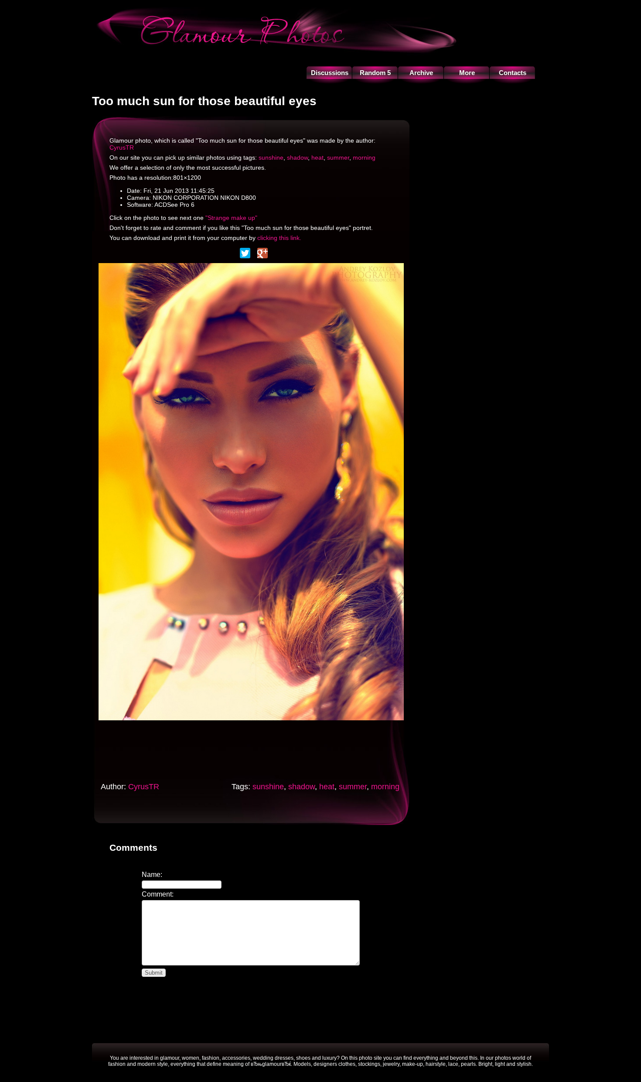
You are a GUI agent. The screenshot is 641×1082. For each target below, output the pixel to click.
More (467, 72)
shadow (297, 157)
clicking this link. (279, 237)
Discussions (329, 72)
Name (151, 874)
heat (317, 157)
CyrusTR (121, 147)
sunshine (271, 157)
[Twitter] (245, 253)
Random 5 (375, 72)
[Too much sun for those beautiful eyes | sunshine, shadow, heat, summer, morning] (251, 722)
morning (364, 157)
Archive (421, 72)
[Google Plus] (262, 253)
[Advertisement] (261, 748)
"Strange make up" (231, 217)
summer (338, 157)
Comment (157, 894)
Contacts (512, 72)
